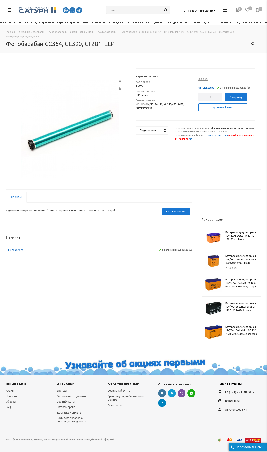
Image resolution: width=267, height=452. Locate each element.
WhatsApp (191, 393)
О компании (65, 383)
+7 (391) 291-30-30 (200, 10)
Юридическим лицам (123, 383)
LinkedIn (162, 403)
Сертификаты (66, 401)
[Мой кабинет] (225, 10)
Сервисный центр (119, 390)
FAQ (8, 407)
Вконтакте (162, 393)
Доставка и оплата (69, 412)
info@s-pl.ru (232, 401)
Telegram (172, 393)
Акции (10, 390)
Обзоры (11, 401)
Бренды (62, 390)
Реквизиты (115, 405)
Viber (181, 393)
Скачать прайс (66, 407)
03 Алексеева (206, 87)
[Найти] (165, 10)
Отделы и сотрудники (71, 396)
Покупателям (16, 383)
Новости (11, 396)
